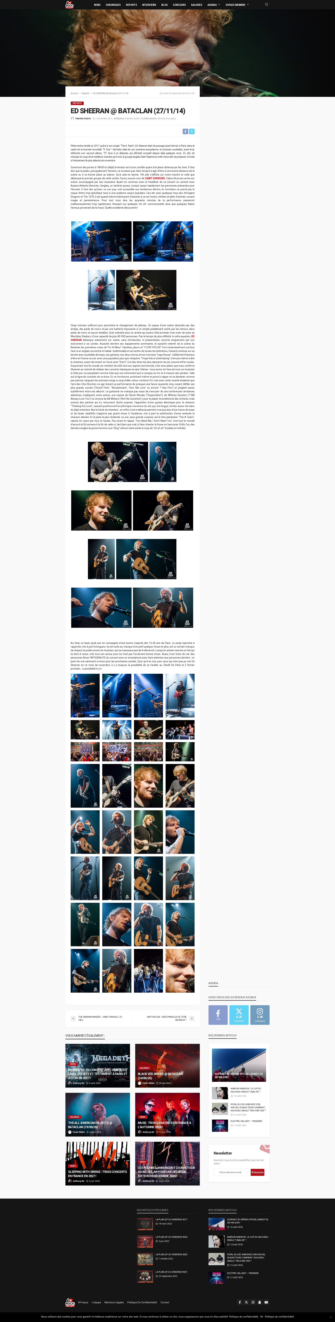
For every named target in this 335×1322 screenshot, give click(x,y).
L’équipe (96, 1302)
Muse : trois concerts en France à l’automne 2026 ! (164, 1125)
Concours (179, 4)
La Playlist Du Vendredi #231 (171, 1272)
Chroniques (113, 4)
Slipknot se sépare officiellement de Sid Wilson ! (239, 1076)
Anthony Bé (78, 1083)
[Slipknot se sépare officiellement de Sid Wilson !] (239, 1065)
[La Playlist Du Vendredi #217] (145, 1224)
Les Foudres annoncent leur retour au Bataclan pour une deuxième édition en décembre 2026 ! (166, 1172)
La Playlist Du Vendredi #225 (171, 1237)
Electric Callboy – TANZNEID (246, 1121)
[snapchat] (260, 1302)
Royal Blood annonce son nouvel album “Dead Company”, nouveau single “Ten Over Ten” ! (248, 1107)
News (97, 4)
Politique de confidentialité (142, 1302)
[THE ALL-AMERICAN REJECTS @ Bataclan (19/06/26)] (97, 1115)
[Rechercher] (267, 4)
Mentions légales (114, 1302)
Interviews (149, 4)
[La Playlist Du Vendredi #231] (145, 1276)
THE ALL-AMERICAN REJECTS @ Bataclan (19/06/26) (90, 1125)
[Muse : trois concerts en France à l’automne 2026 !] (167, 1115)
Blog (164, 4)
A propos (83, 1302)
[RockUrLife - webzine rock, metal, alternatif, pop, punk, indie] (69, 4)
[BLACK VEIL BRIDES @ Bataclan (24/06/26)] (167, 1066)
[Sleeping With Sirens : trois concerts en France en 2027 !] (97, 1163)
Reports (131, 4)
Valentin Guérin (83, 118)
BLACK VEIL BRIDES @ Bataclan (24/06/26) (160, 1076)
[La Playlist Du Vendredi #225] (145, 1241)
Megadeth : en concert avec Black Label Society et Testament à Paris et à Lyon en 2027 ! (97, 1074)
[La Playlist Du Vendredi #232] (145, 1259)
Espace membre (235, 4)
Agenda (212, 4)
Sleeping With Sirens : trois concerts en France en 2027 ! (97, 1174)
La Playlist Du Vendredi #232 (171, 1254)
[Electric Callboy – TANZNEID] (220, 1126)
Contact (165, 1302)
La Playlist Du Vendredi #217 (171, 1219)
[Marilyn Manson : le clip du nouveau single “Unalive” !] (220, 1093)
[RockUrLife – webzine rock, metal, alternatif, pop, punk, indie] (70, 1302)
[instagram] (253, 1302)
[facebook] (240, 1302)
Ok (261, 1316)
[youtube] (266, 1302)
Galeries (196, 4)
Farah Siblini (148, 1083)
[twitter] (246, 1302)
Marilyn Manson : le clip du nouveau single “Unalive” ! (246, 1090)
